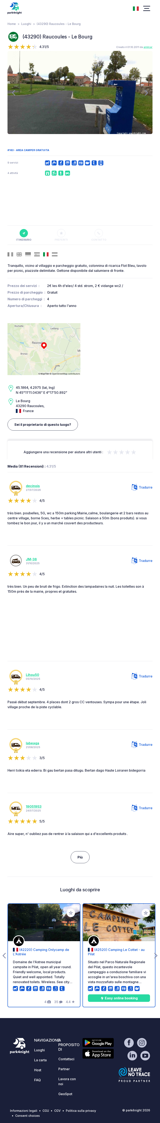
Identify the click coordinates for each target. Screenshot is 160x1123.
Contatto (98, 239)
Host (37, 1070)
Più (80, 857)
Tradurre (145, 487)
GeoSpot (65, 1094)
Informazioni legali (23, 1110)
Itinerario (23, 239)
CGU (45, 1110)
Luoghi (26, 24)
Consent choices (27, 1115)
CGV (57, 1110)
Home (12, 24)
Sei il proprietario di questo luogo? (42, 424)
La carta (40, 1060)
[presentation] (13, 92)
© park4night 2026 (136, 1110)
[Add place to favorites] (71, 913)
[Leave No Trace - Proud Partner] (134, 1074)
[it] (136, 8)
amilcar (148, 47)
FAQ (37, 1080)
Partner (64, 1069)
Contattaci (66, 1059)
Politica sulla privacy (81, 1110)
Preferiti (61, 239)
